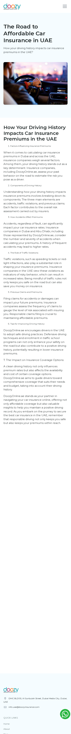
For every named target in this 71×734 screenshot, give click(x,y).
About (6, 729)
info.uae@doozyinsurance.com (24, 707)
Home (6, 724)
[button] (65, 6)
